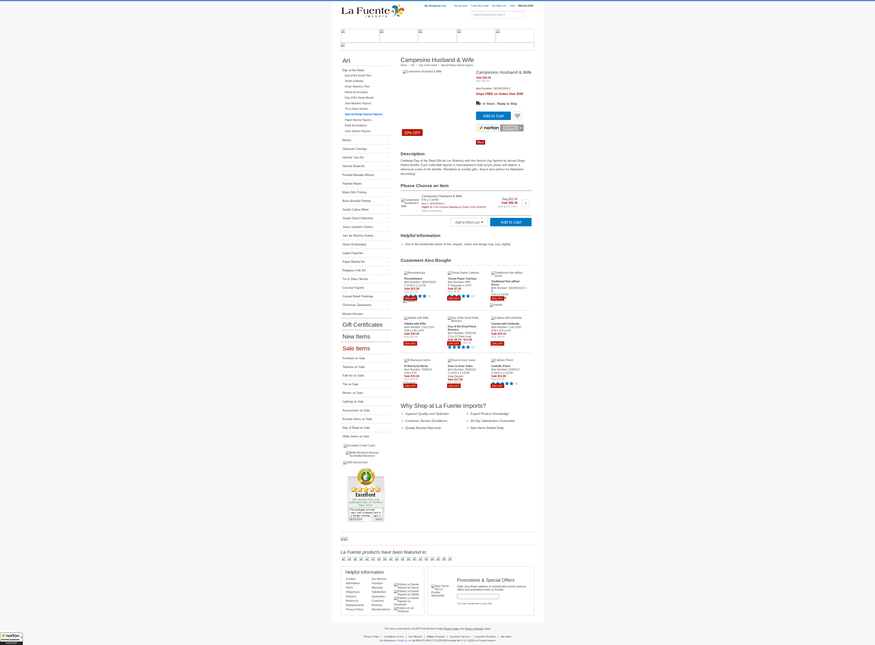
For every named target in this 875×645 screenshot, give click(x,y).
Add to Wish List (467, 222)
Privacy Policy (354, 609)
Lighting (503, 25)
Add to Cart (493, 116)
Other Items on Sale (355, 436)
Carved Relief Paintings (357, 296)
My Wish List (499, 5)
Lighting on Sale (353, 401)
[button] (11, 639)
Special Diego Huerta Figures (364, 114)
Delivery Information (432, 210)
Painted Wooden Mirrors (358, 175)
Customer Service (460, 636)
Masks (346, 140)
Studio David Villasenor (357, 218)
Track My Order (480, 5)
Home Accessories (428, 25)
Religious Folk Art (354, 270)
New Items (356, 336)
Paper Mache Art (353, 261)
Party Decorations (356, 125)
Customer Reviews (485, 636)
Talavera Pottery (471, 25)
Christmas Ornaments (356, 305)
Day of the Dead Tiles (358, 75)
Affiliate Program (436, 636)
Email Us (402, 640)
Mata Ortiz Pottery (354, 192)
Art (448, 25)
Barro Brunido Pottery (356, 201)
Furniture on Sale (353, 358)
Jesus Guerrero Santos (357, 227)
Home (404, 65)
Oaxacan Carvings (354, 148)
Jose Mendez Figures (358, 103)
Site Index (505, 636)
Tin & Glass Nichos (356, 108)
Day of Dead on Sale (356, 427)
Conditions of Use (394, 636)
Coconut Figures (353, 287)
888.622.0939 (525, 5)
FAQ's (349, 587)
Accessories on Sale (356, 410)
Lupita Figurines (352, 253)
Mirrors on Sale (352, 393)
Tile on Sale (350, 384)
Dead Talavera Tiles (357, 86)
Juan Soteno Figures (358, 131)
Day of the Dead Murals (359, 97)
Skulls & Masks (354, 81)
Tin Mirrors (487, 25)
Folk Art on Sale (353, 375)
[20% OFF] (437, 72)
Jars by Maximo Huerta (357, 235)
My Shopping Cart (436, 5)
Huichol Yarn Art (353, 157)
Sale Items (523, 25)
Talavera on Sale (353, 367)
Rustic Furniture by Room (396, 25)
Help (512, 5)
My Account (460, 5)
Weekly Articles (381, 609)
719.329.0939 (440, 640)
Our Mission (379, 579)
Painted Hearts (352, 183)
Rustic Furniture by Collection (360, 25)
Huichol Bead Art (353, 166)
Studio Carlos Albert (355, 209)
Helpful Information (364, 572)
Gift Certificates (362, 324)
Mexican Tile (458, 25)
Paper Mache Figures (358, 120)
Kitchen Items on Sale (357, 419)
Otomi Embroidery (354, 244)
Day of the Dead (353, 70)
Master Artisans (352, 314)
